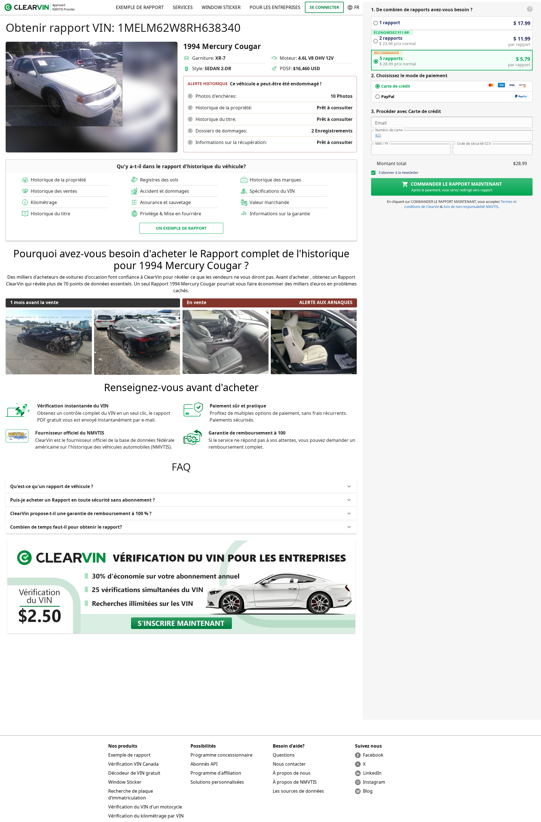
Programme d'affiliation (215, 773)
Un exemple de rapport (181, 228)
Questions (284, 755)
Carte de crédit (395, 86)
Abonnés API (204, 764)
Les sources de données (298, 791)
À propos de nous (292, 773)
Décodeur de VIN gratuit (134, 773)
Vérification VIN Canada (133, 764)
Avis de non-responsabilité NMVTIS (471, 206)
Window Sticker (221, 7)
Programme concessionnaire (221, 755)
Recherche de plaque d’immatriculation (130, 794)
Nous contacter (289, 764)
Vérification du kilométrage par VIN (146, 816)
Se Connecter (324, 7)
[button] (190, 96)
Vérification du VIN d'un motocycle (145, 807)
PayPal (387, 96)
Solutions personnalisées (217, 782)
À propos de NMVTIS (295, 782)
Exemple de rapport (129, 755)
